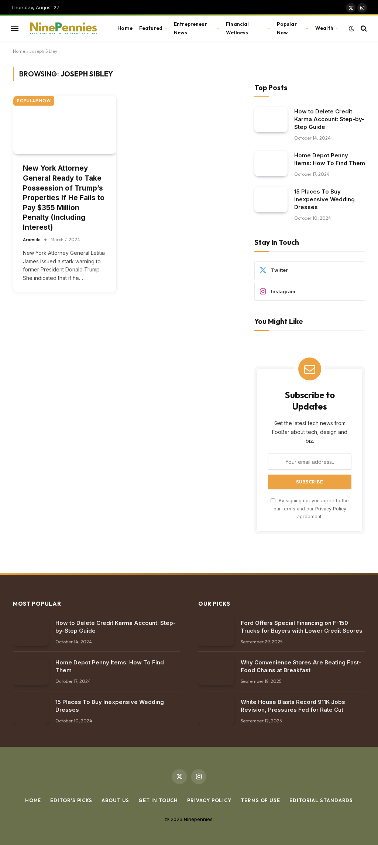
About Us (115, 800)
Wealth (324, 28)
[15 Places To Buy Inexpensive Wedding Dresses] (271, 199)
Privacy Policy (330, 509)
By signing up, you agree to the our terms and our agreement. (311, 508)
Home (125, 28)
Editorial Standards (321, 800)
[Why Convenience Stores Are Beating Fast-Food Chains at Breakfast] (216, 671)
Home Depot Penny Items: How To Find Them (329, 159)
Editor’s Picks (71, 800)
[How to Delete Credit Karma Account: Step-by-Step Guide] (271, 119)
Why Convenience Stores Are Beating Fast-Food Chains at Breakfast (301, 666)
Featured (150, 28)
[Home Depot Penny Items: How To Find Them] (271, 163)
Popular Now (287, 28)
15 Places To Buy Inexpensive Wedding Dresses (324, 199)
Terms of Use (260, 800)
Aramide (32, 239)
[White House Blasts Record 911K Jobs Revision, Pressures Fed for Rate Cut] (216, 711)
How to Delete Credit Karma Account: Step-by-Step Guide (329, 119)
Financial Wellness (237, 28)
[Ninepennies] (62, 28)
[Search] (363, 28)
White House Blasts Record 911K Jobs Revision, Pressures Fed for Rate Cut (293, 705)
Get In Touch (158, 800)
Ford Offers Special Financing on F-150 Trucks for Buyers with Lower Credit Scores (301, 626)
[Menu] (14, 28)
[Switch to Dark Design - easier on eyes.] (351, 28)
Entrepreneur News (190, 28)
